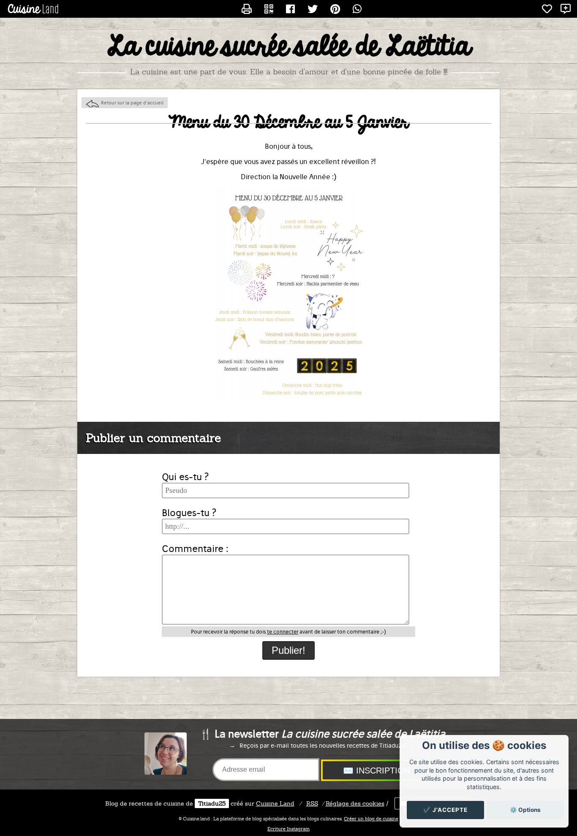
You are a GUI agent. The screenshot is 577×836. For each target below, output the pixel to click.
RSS (312, 803)
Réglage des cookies (355, 803)
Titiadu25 (212, 803)
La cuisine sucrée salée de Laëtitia (288, 47)
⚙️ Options (525, 809)
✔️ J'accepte (445, 809)
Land (275, 803)
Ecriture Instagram (288, 829)
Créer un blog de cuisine (371, 819)
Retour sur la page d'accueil (132, 103)
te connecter (282, 631)
